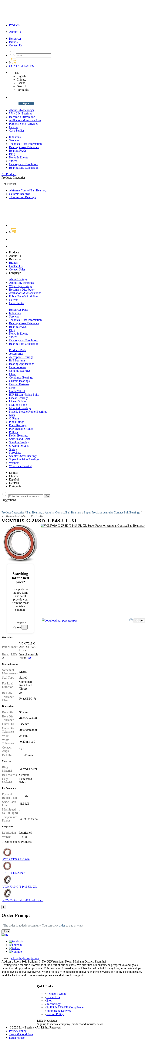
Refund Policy (55, 1014)
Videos (13, 160)
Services (14, 140)
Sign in (26, 103)
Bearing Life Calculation (24, 167)
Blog (12, 154)
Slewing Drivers (19, 445)
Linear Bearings (18, 398)
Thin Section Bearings (22, 197)
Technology (53, 1004)
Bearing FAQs (17, 150)
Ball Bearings (17, 360)
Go (47, 496)
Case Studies (16, 130)
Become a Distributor (22, 116)
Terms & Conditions (21, 1034)
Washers (14, 462)
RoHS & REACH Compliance (64, 1007)
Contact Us (15, 45)
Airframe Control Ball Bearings (28, 190)
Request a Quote (56, 993)
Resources (15, 38)
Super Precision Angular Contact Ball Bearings (112, 512)
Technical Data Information (25, 143)
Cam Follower (17, 367)
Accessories (16, 353)
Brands (13, 42)
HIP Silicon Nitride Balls (24, 394)
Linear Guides (17, 401)
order (62, 925)
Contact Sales (17, 269)
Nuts (12, 415)
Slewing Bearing (19, 442)
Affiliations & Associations (25, 120)
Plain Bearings (17, 425)
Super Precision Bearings (24, 459)
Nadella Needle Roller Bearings (28, 411)
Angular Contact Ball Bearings (63, 512)
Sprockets (15, 452)
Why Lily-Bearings (20, 113)
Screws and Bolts (19, 439)
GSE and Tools (18, 404)
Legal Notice (17, 1037)
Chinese (21, 79)
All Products (9, 174)
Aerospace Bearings (21, 357)
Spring (13, 449)
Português (23, 89)
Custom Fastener (19, 384)
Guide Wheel (17, 391)
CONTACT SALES (21, 65)
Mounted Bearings (20, 408)
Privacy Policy (17, 1030)
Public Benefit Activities (23, 123)
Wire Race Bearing (20, 466)
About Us (15, 31)
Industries (15, 137)
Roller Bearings (18, 435)
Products (14, 25)
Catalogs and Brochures (23, 164)
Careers (13, 127)
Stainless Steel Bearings (23, 456)
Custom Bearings (19, 381)
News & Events (18, 157)
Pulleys (13, 432)
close (6, 931)
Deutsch (21, 86)
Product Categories (13, 512)
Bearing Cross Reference (24, 147)
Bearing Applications (21, 363)
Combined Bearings (21, 377)
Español (21, 83)
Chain (12, 374)
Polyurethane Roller (21, 428)
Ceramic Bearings (19, 193)
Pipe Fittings (16, 421)
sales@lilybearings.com (25, 958)
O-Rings (14, 418)
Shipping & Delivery (58, 1010)
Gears (12, 387)
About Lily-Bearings (21, 110)
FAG (29, 657)
